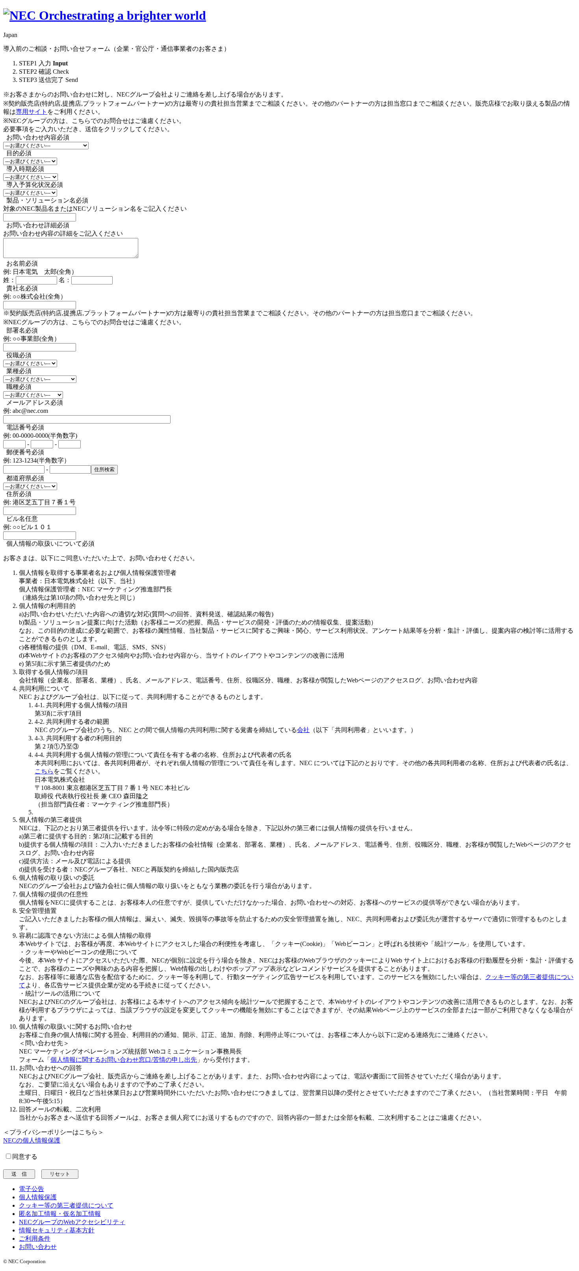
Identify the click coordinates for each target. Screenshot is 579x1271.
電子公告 (31, 1189)
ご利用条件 (34, 1238)
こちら (44, 771)
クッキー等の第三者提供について (66, 1205)
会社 (303, 730)
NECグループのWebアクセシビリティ (72, 1222)
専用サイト (31, 111)
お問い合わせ (38, 1246)
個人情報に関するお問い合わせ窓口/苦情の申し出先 (123, 1059)
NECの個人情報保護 (31, 1140)
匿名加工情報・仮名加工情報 (60, 1213)
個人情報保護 (38, 1197)
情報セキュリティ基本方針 (57, 1230)
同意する (24, 1156)
